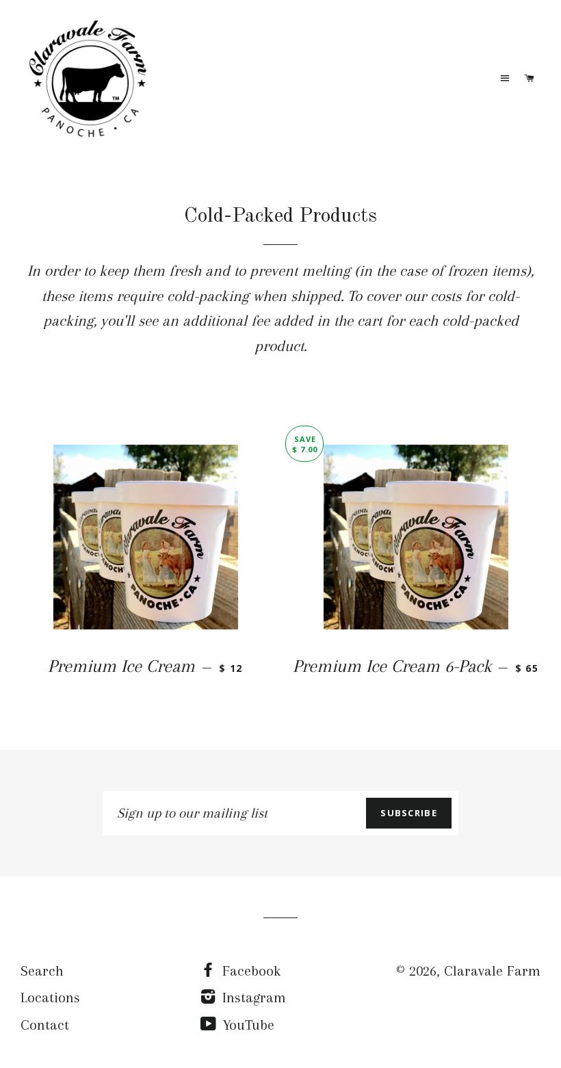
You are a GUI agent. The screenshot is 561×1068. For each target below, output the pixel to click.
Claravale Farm (492, 971)
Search (42, 971)
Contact (45, 1025)
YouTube (246, 1025)
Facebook (249, 971)
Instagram (252, 997)
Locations (50, 997)
